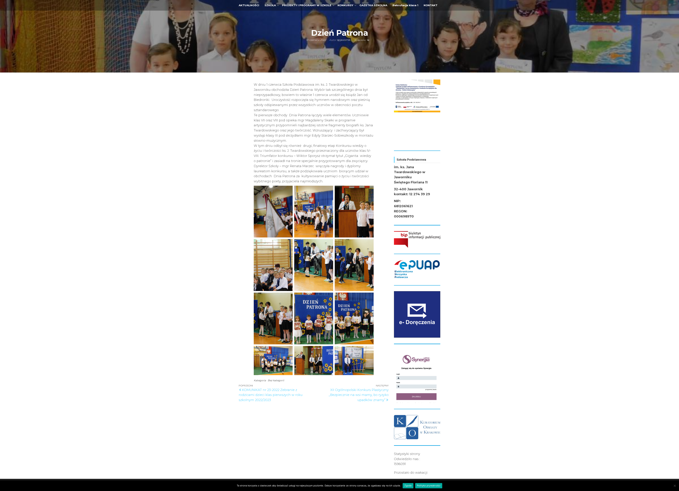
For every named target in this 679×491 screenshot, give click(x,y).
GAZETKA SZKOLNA (373, 5)
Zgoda (407, 485)
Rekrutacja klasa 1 (405, 5)
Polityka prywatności (428, 485)
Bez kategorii (276, 380)
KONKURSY (345, 5)
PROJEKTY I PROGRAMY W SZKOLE (306, 5)
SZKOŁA (270, 5)
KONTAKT (430, 5)
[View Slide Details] (417, 95)
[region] (417, 112)
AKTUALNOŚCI (249, 5)
